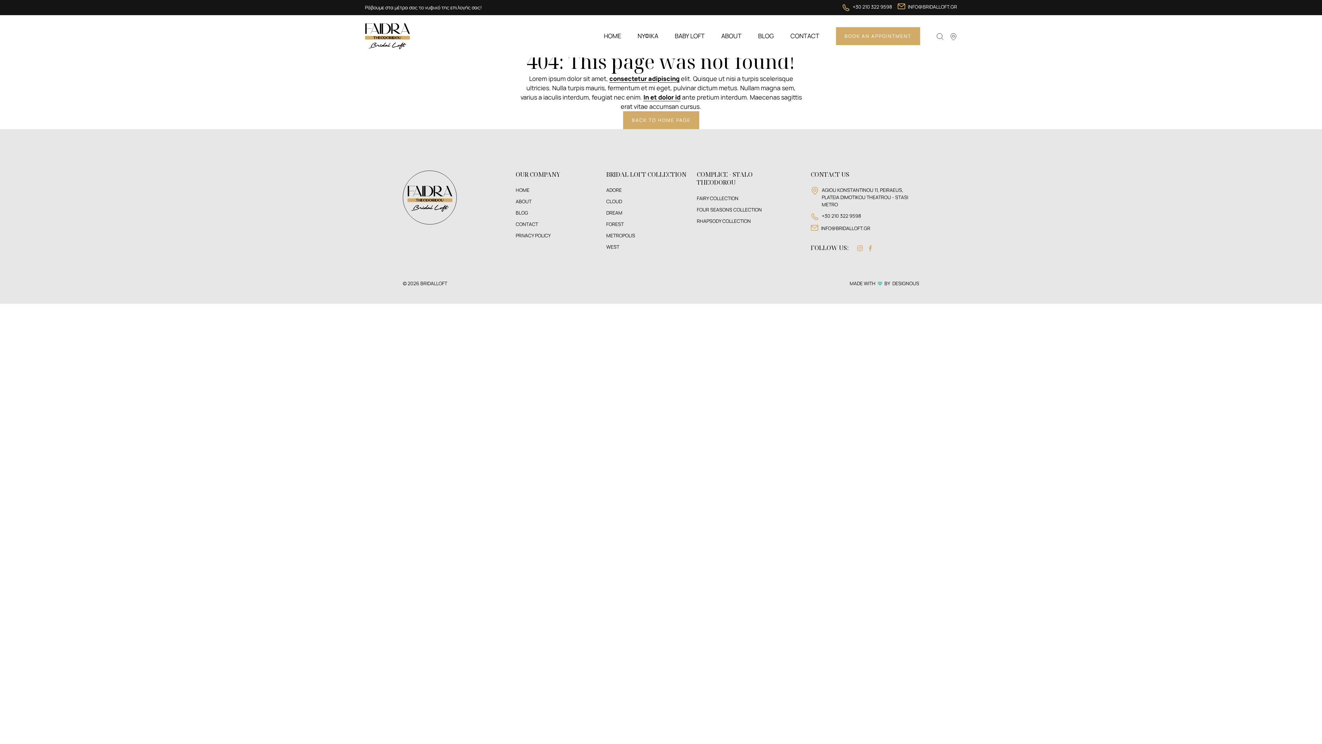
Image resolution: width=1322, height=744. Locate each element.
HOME (522, 190)
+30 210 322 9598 (872, 7)
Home (612, 36)
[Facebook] (870, 247)
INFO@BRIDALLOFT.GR (932, 7)
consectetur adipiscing (644, 78)
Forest (615, 224)
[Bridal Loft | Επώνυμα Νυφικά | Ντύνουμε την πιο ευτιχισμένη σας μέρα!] (387, 36)
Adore (614, 190)
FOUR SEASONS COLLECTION (729, 210)
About (731, 36)
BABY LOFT (690, 36)
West (612, 247)
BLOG (522, 213)
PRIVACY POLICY (533, 235)
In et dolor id (662, 97)
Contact (804, 36)
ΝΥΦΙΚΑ (648, 36)
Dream (614, 213)
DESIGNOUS (905, 283)
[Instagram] (860, 247)
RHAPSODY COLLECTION (724, 221)
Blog (766, 36)
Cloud (614, 201)
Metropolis (620, 235)
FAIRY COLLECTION (717, 198)
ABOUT (524, 201)
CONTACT (527, 224)
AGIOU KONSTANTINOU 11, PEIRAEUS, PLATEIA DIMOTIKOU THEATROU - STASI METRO (865, 197)
